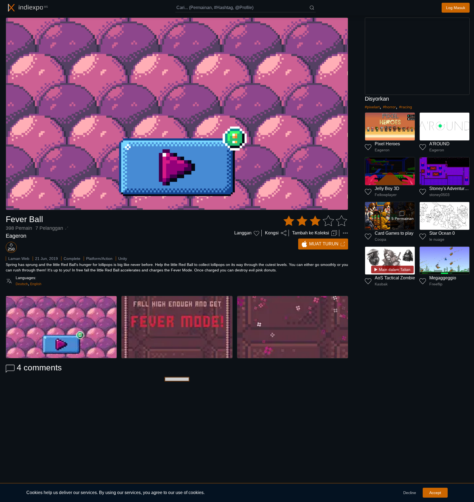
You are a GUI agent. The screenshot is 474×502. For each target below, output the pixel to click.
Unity (122, 258)
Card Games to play (394, 233)
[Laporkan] (345, 233)
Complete (72, 258)
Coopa (380, 239)
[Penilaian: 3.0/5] (315, 221)
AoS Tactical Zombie (395, 278)
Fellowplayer (386, 194)
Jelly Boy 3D (387, 188)
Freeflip (435, 284)
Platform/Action (99, 258)
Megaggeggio (442, 278)
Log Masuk (455, 7)
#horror (389, 107)
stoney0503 (439, 194)
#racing (405, 107)
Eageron (16, 236)
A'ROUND (439, 143)
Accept (435, 492)
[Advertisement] (417, 56)
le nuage (436, 239)
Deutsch (22, 284)
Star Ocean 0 (442, 233)
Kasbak (381, 284)
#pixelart (372, 107)
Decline (409, 492)
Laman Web (18, 258)
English (35, 284)
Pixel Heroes (387, 143)
